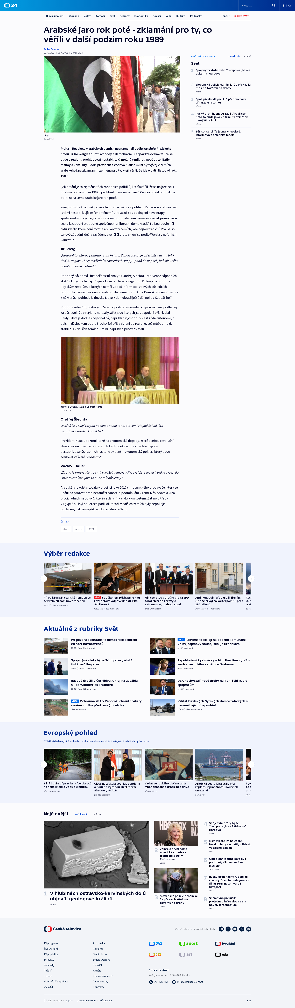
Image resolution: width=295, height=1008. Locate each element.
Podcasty (196, 16)
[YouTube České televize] (235, 929)
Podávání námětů (103, 976)
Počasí (157, 16)
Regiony (125, 16)
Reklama (98, 948)
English (69, 1000)
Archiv (78, 529)
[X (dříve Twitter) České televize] (241, 929)
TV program (51, 943)
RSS (249, 1000)
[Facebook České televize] (228, 929)
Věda (169, 16)
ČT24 (91, 529)
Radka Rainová (52, 49)
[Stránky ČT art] (185, 954)
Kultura (180, 16)
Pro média (99, 943)
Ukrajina (74, 16)
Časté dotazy (100, 981)
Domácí (100, 16)
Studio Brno (100, 954)
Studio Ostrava (101, 959)
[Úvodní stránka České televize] (63, 929)
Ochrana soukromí (86, 1000)
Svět (112, 16)
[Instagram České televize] (221, 929)
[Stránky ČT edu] (221, 954)
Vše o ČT (48, 987)
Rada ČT (97, 965)
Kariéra (97, 970)
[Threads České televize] (248, 929)
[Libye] (112, 94)
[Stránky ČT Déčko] (155, 954)
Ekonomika (141, 16)
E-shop (48, 976)
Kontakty (98, 987)
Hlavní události (55, 16)
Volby (87, 16)
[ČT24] (10, 5)
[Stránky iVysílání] (225, 943)
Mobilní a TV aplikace (56, 981)
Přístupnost (106, 1000)
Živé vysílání (51, 948)
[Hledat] (273, 5)
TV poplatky (51, 954)
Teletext (49, 959)
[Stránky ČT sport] (188, 943)
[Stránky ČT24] (155, 943)
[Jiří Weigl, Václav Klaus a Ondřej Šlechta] (120, 370)
